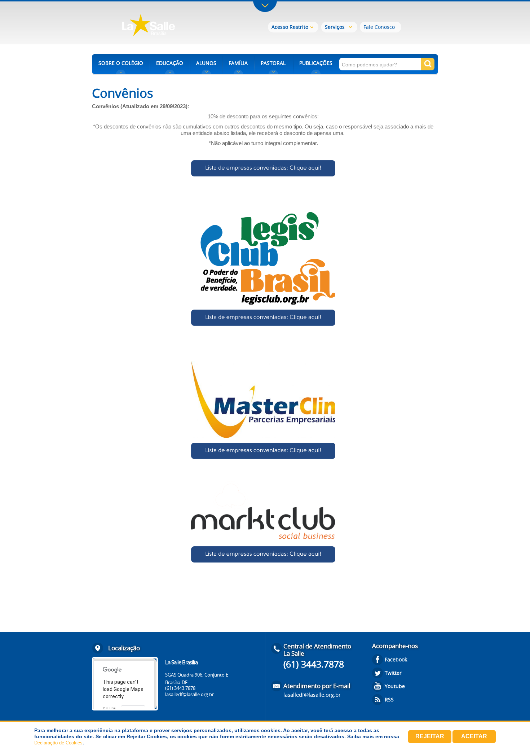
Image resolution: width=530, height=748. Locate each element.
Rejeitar (429, 736)
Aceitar (474, 736)
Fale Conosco (379, 26)
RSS (389, 699)
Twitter (393, 672)
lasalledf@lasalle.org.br (189, 694)
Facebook (396, 659)
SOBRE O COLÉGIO (120, 63)
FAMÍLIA (238, 63)
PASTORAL (273, 63)
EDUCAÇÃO (169, 63)
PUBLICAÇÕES (315, 63)
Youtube (395, 686)
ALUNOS (206, 63)
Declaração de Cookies (58, 742)
